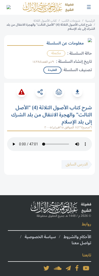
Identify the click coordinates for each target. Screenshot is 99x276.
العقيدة (52, 70)
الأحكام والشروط (77, 237)
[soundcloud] (58, 268)
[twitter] (46, 268)
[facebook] (77, 268)
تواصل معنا (81, 243)
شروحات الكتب (71, 21)
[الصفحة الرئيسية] (48, 7)
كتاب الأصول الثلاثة (45, 21)
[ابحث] (8, 7)
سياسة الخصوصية (40, 237)
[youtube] (86, 268)
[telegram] (68, 268)
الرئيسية (90, 21)
